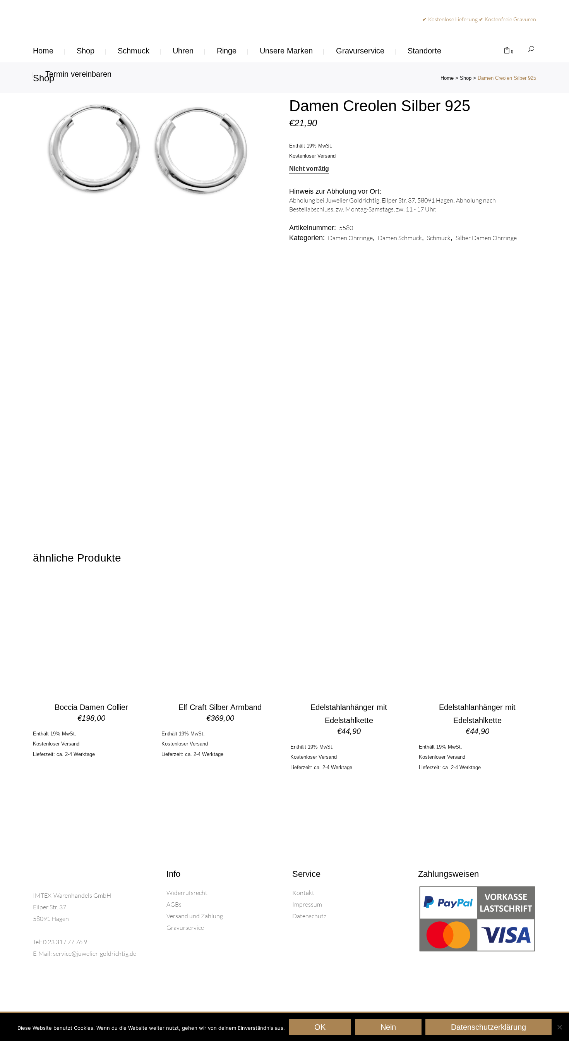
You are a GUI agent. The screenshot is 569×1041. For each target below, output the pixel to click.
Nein (388, 1027)
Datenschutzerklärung (488, 1027)
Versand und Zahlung (194, 916)
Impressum (307, 904)
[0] (507, 50)
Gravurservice (185, 927)
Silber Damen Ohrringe (486, 238)
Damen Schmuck (400, 238)
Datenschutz (309, 916)
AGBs (174, 904)
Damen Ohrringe (350, 238)
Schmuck (439, 238)
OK (320, 1027)
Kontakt (303, 893)
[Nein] (559, 1027)
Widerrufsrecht (186, 893)
